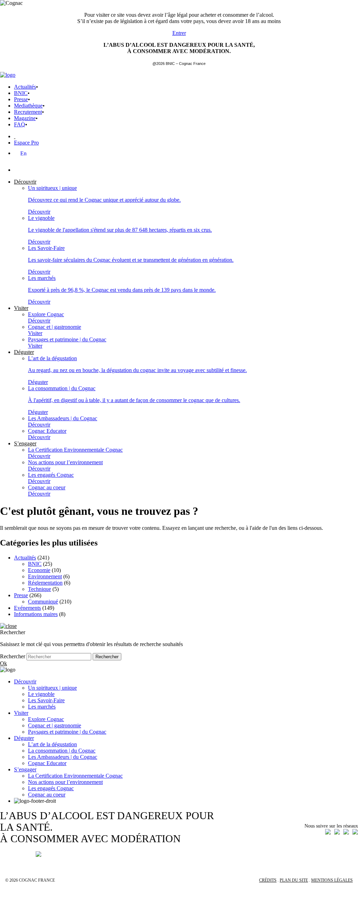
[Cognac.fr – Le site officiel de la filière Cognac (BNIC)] (7, 75)
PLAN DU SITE (294, 880)
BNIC (21, 93)
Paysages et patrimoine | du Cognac (67, 732)
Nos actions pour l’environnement (65, 782)
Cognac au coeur (46, 795)
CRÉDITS (268, 880)
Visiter (21, 713)
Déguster (24, 738)
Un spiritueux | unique (52, 688)
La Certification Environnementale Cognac (75, 776)
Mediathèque (28, 106)
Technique (39, 589)
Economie (39, 570)
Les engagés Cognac (51, 788)
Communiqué (43, 602)
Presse (21, 99)
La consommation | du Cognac (61, 751)
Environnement (45, 576)
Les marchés (42, 707)
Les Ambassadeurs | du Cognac (62, 757)
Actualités (25, 87)
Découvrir (25, 681)
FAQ (19, 124)
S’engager (25, 769)
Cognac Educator (47, 763)
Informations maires (36, 614)
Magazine (25, 118)
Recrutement (28, 112)
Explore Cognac (46, 719)
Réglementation (45, 583)
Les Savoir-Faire (46, 700)
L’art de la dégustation (52, 744)
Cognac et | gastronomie (54, 725)
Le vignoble (41, 694)
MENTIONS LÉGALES (332, 880)
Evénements (27, 608)
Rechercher (12, 656)
